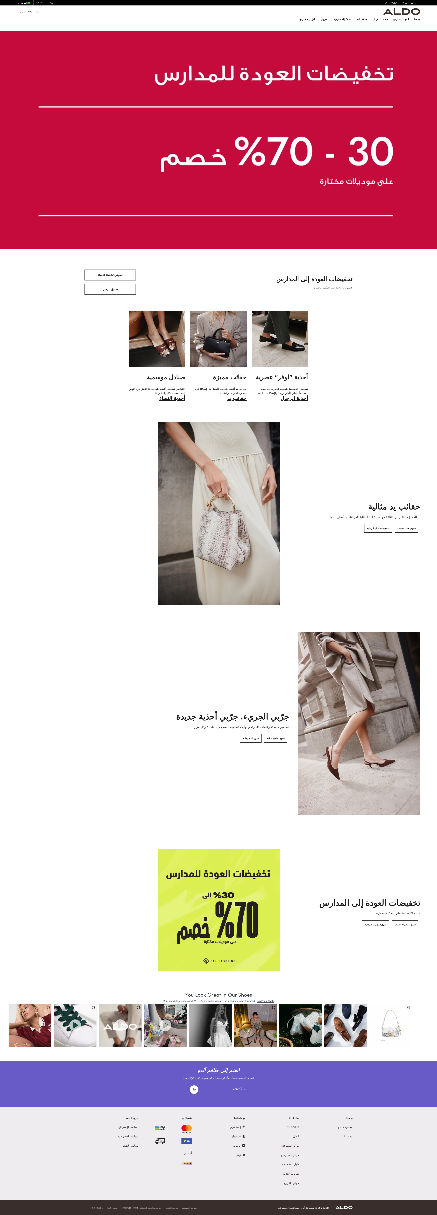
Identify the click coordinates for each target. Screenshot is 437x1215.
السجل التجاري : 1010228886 (104, 1208)
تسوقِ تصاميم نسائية (276, 738)
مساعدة (39, 2)
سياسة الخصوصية (189, 1208)
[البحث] (38, 11)
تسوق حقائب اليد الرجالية (378, 528)
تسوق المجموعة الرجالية (375, 924)
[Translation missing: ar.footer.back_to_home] (344, 1208)
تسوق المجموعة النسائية (405, 924)
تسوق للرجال (110, 289)
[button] (24, 3)
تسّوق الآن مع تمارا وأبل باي (408, 2)
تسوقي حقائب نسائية (406, 528)
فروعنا (51, 2)
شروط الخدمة (172, 1208)
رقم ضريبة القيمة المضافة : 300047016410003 (142, 1208)
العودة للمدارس (401, 19)
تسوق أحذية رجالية (251, 738)
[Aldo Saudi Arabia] (401, 14)
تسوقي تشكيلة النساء (110, 275)
